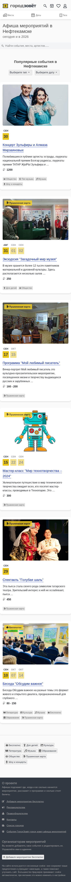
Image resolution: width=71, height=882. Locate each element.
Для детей (11, 288)
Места (10, 15)
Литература (12, 712)
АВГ (5, 245)
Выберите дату (45, 72)
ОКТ (13, 348)
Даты (38, 15)
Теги (65, 15)
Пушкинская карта (15, 395)
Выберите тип (19, 72)
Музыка (42, 179)
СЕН (13, 245)
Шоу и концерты (14, 184)
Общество (11, 179)
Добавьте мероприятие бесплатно (24, 857)
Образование (12, 717)
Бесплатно (55, 712)
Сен (5, 130)
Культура (27, 712)
